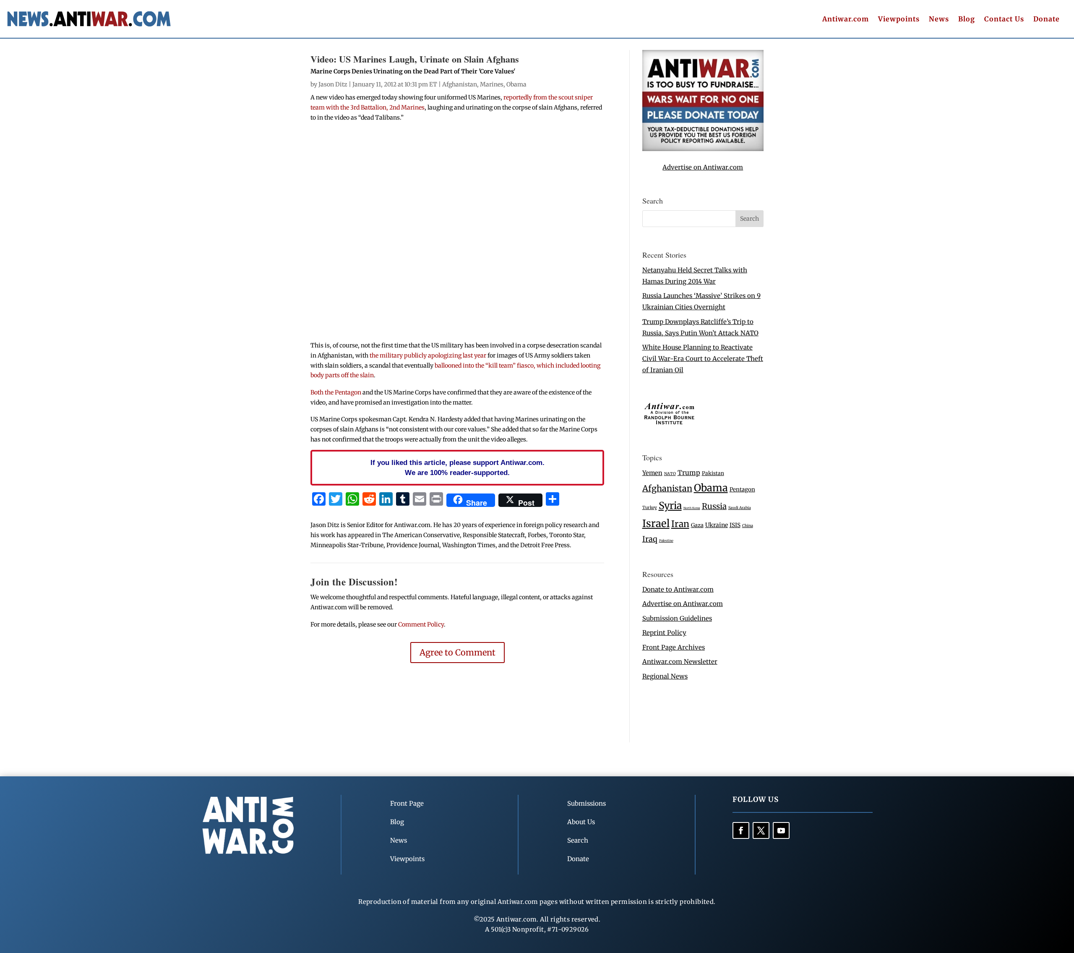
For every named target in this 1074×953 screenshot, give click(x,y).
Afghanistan (459, 84)
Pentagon (742, 489)
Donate (1046, 19)
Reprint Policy (664, 633)
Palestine (666, 540)
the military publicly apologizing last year (428, 355)
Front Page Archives (673, 647)
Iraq (649, 539)
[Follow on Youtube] (781, 830)
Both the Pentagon (335, 392)
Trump (689, 473)
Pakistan (713, 473)
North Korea (691, 508)
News (939, 19)
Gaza (697, 525)
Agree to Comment (457, 652)
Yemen (652, 473)
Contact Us (1004, 19)
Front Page (407, 803)
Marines (491, 84)
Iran (680, 524)
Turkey (649, 507)
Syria (670, 505)
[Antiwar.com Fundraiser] (703, 149)
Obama (516, 84)
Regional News (665, 676)
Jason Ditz (332, 84)
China (747, 525)
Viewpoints (899, 19)
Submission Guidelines (677, 618)
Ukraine (716, 525)
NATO (670, 473)
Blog (966, 19)
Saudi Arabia (739, 507)
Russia (714, 506)
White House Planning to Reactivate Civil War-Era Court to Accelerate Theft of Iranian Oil (702, 358)
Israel (656, 523)
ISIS (735, 525)
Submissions (586, 803)
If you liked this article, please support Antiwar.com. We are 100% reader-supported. (457, 467)
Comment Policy (421, 624)
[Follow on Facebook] (741, 830)
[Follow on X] (761, 830)
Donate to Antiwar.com (678, 589)
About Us (581, 822)
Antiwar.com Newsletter (679, 662)
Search (577, 840)
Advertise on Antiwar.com (702, 167)
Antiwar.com (845, 19)
